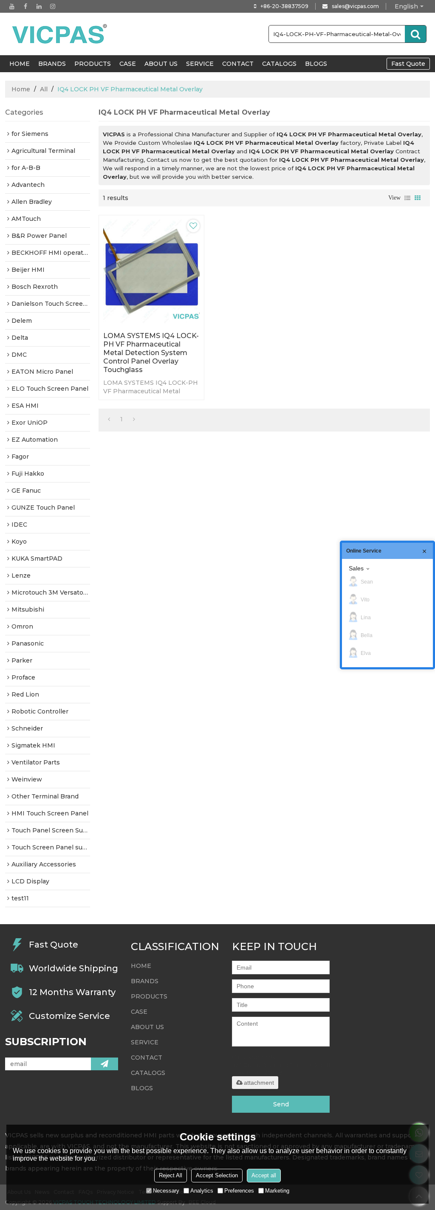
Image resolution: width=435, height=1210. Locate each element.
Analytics (201, 1190)
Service (200, 64)
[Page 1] (109, 419)
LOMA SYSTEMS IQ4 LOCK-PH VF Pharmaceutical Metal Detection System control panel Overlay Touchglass (151, 353)
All (44, 89)
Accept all (263, 1175)
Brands (52, 64)
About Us (161, 64)
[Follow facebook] (25, 6)
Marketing (277, 1190)
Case (127, 64)
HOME (19, 64)
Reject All (170, 1175)
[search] (415, 33)
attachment (259, 1082)
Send (281, 1104)
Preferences (239, 1190)
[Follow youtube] (12, 6)
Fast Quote (408, 64)
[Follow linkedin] (39, 6)
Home (20, 89)
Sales (356, 568)
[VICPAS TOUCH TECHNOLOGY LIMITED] (60, 34)
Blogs (316, 64)
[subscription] (104, 1064)
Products (92, 64)
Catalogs (279, 64)
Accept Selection (217, 1175)
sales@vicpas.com (355, 6)
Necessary (166, 1190)
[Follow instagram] (52, 6)
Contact (238, 64)
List (407, 198)
